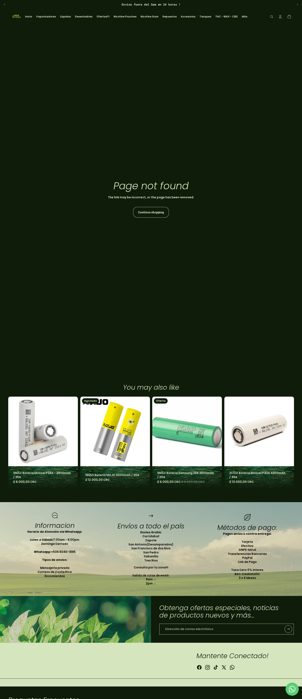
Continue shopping (151, 212)
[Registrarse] (288, 629)
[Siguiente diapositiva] (297, 4)
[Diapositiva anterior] (4, 4)
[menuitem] (28, 16)
